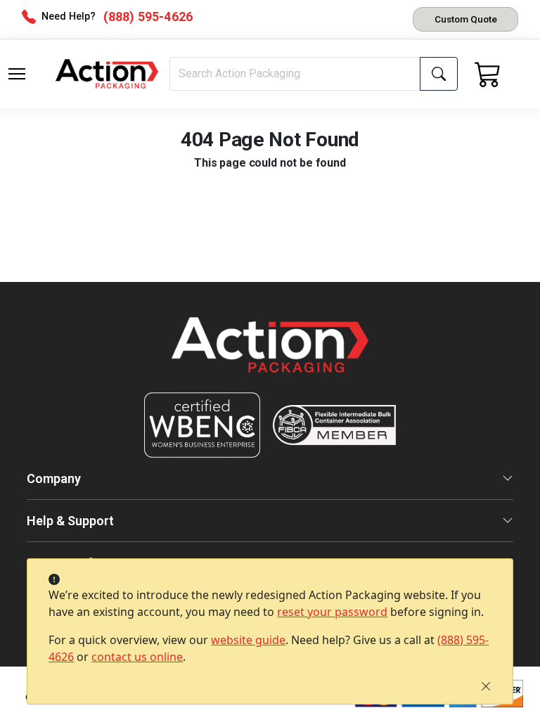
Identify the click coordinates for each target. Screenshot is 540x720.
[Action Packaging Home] (270, 354)
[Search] (439, 74)
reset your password (332, 611)
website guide (248, 640)
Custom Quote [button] (466, 19)
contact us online (137, 656)
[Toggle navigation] (17, 74)
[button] (17, 74)
